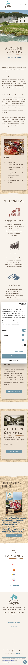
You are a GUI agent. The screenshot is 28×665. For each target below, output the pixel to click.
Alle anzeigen (14, 586)
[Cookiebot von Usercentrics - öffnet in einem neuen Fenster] (19, 304)
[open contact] (25, 662)
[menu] (25, 5)
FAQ (14, 633)
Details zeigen (19, 351)
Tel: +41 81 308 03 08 (9, 612)
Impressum (14, 630)
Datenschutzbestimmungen (9, 660)
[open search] (21, 5)
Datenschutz (14, 626)
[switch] (24, 335)
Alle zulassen (14, 355)
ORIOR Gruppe (19, 653)
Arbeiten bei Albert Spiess (14, 622)
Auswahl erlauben (14, 360)
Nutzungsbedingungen (6, 662)
